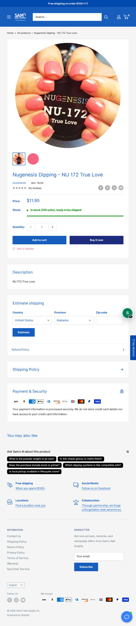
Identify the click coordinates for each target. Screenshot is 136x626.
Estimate (23, 332)
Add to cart (39, 240)
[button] (23, 248)
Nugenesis (19, 183)
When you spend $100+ (30, 488)
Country (18, 312)
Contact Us (14, 536)
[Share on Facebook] (100, 187)
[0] (126, 17)
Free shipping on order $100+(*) (68, 3)
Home (10, 32)
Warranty (12, 563)
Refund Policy (20, 349)
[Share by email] (120, 187)
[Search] (106, 17)
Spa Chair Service (18, 569)
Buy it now (96, 240)
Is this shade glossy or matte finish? (81, 458)
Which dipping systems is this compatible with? (93, 465)
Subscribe (86, 567)
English (13, 585)
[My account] (119, 17)
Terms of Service (18, 558)
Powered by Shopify (18, 615)
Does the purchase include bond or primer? (34, 465)
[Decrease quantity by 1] (30, 227)
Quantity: (19, 227)
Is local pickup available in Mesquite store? (34, 471)
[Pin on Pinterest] (107, 187)
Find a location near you (31, 505)
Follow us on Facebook (96, 488)
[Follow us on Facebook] (9, 600)
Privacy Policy (16, 552)
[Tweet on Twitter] (114, 187)
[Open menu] (9, 17)
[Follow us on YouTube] (23, 600)
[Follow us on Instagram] (16, 600)
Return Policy (15, 547)
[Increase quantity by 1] (52, 227)
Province (60, 312)
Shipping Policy (17, 541)
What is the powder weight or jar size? (31, 458)
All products (23, 32)
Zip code (101, 312)
